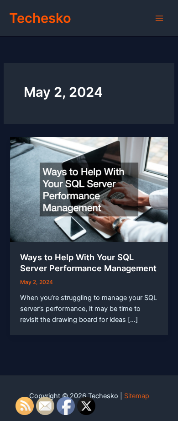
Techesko (40, 18)
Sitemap (136, 396)
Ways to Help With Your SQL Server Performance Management (88, 262)
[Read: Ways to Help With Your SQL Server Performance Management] (89, 189)
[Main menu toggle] (159, 18)
